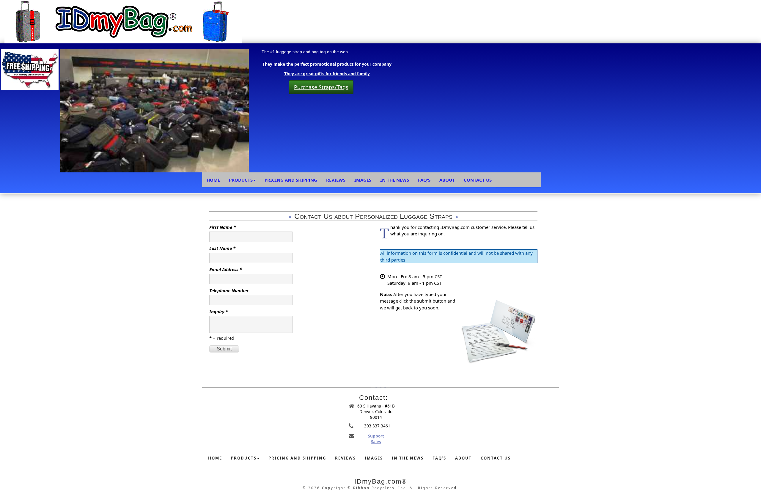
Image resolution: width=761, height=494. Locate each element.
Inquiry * (218, 311)
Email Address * (225, 269)
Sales (376, 441)
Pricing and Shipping (291, 180)
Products (241, 180)
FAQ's (424, 180)
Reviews (335, 180)
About (447, 180)
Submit (224, 348)
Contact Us (478, 180)
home (215, 458)
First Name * (222, 227)
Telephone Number (229, 290)
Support (376, 436)
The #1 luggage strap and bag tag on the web (305, 51)
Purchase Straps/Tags (321, 87)
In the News (394, 180)
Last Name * (222, 248)
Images (362, 180)
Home (213, 180)
